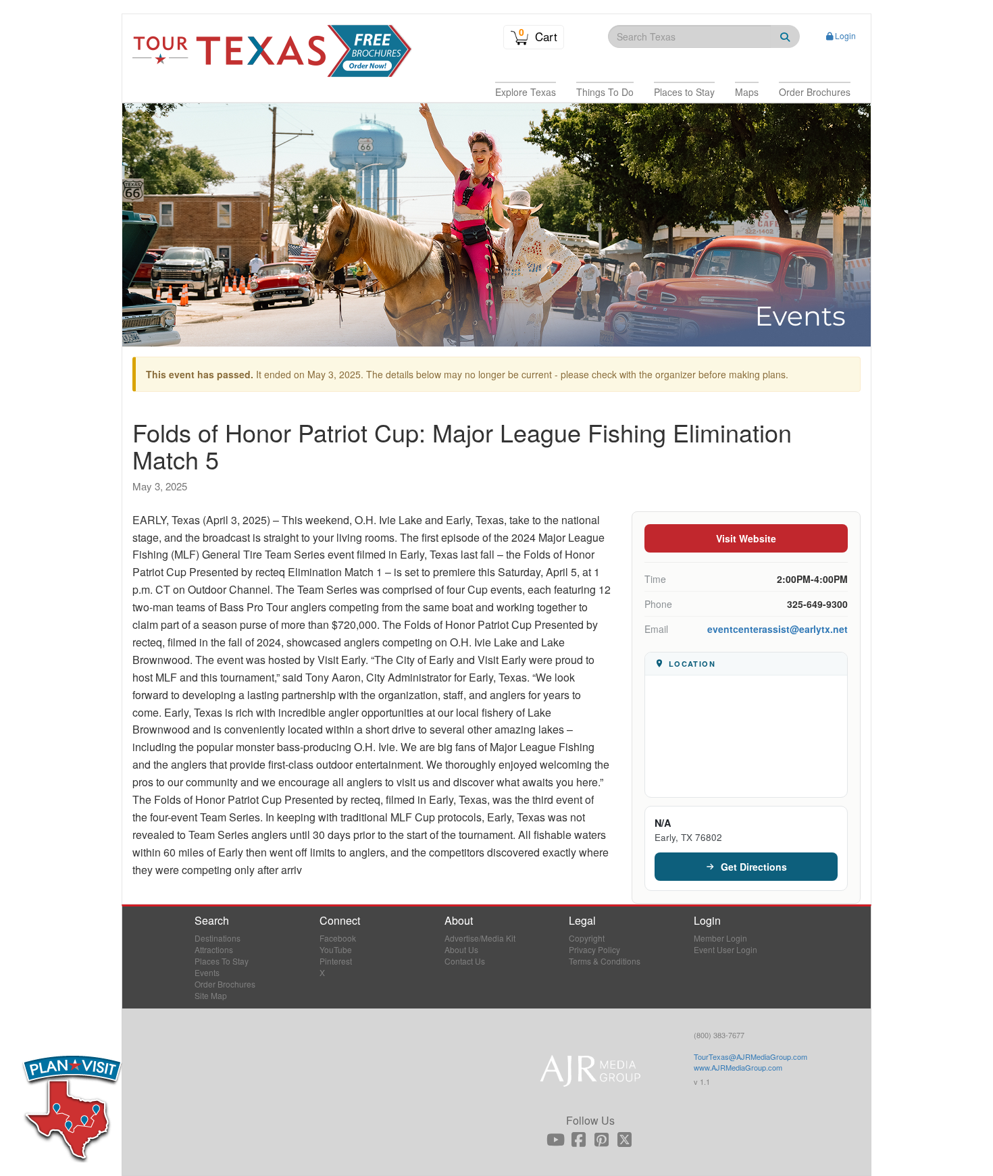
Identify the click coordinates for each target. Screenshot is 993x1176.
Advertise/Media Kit (479, 938)
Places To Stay (222, 961)
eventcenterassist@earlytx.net (777, 629)
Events (207, 972)
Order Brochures (225, 984)
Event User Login (725, 949)
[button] (525, 92)
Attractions (214, 949)
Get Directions (754, 866)
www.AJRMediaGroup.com (738, 1067)
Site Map (211, 995)
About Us (461, 949)
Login (845, 35)
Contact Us (464, 961)
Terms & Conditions (604, 961)
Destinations (217, 938)
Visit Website (746, 538)
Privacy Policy (594, 949)
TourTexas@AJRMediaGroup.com (750, 1056)
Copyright (587, 938)
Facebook (338, 938)
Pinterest (336, 961)
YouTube (336, 949)
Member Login (720, 938)
